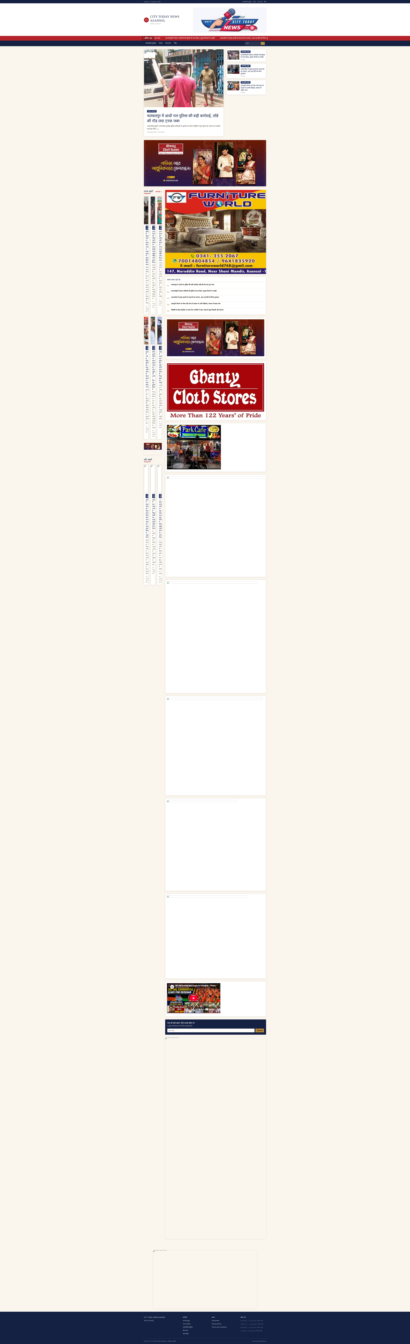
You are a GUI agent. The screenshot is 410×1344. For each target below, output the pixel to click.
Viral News (186, 1324)
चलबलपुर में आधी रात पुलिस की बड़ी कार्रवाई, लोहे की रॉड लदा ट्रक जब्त (192, 285)
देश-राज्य (260, 1)
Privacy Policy (216, 1324)
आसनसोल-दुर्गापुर (247, 1)
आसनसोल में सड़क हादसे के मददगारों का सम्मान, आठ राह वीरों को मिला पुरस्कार (257, 38)
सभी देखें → (159, 192)
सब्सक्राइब (259, 1030)
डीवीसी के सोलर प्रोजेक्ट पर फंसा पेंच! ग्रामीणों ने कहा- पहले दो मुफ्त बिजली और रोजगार (197, 310)
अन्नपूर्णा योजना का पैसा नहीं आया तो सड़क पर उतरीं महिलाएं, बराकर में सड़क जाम (195, 304)
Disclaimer (215, 1321)
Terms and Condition (219, 1327)
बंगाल (254, 1)
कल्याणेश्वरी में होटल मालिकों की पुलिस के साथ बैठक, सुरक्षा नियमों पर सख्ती (201, 38)
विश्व (265, 1)
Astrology (186, 1321)
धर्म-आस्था (186, 1334)
